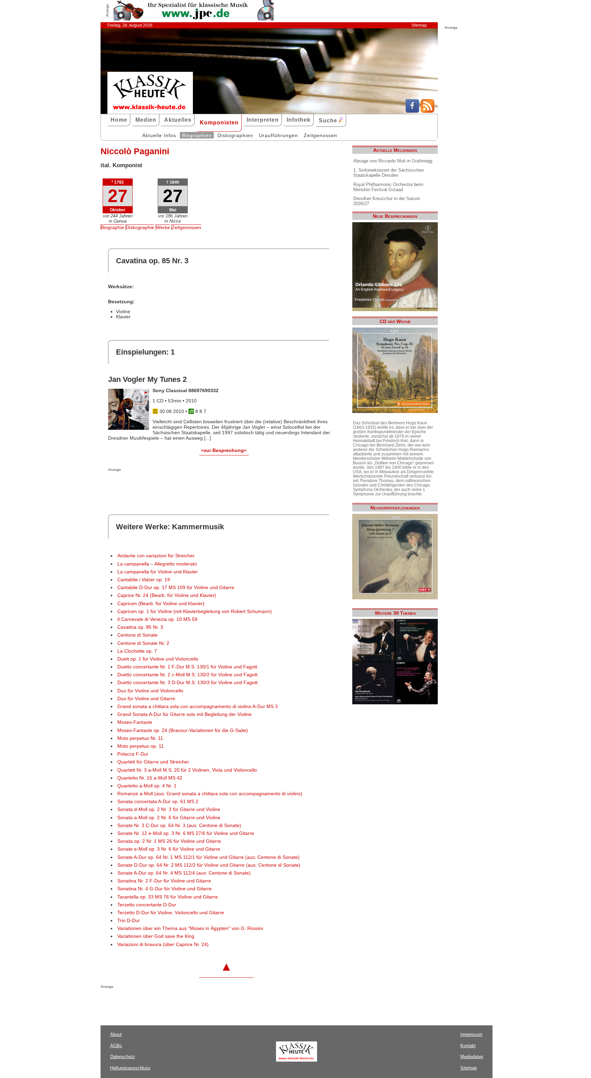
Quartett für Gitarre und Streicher (153, 761)
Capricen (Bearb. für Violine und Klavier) (161, 603)
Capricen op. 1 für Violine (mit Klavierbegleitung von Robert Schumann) (194, 611)
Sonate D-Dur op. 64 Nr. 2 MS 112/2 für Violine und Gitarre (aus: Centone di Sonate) (208, 865)
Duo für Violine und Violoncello (150, 690)
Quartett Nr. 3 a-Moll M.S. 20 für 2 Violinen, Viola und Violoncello (187, 770)
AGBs (116, 1045)
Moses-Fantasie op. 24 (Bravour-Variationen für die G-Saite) (182, 730)
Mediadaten (471, 1056)
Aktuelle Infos (159, 135)
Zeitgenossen (320, 135)
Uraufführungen (278, 135)
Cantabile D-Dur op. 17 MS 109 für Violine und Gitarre (175, 587)
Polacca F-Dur (132, 754)
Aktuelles (178, 120)
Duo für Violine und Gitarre (146, 698)
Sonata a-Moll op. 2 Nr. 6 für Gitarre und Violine (168, 817)
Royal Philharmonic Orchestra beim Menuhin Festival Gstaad (388, 187)
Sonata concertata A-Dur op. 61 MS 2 (157, 801)
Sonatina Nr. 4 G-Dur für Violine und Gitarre (164, 888)
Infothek (299, 120)
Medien (145, 120)
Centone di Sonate (137, 635)
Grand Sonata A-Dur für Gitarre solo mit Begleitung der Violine (184, 714)
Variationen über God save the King (155, 936)
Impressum (471, 1034)
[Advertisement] (188, 485)
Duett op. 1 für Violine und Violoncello (157, 659)
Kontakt (468, 1045)
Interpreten (263, 120)
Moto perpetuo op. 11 (140, 746)
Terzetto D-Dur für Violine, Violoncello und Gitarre (170, 912)
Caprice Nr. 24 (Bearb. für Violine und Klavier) (166, 595)
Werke (163, 227)
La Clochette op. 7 (137, 651)
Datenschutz (122, 1056)
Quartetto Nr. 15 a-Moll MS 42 (149, 778)
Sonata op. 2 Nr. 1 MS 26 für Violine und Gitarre (169, 841)
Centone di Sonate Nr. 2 (143, 643)
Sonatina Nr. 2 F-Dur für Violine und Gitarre (164, 880)
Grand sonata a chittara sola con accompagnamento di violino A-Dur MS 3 (197, 706)
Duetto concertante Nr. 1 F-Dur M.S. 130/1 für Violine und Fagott (187, 666)
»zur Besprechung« (224, 450)
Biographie (112, 227)
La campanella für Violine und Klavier (157, 571)
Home (118, 120)
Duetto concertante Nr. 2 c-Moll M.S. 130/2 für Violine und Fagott (187, 674)
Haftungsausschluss (130, 1067)
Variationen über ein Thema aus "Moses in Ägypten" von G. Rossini (190, 928)
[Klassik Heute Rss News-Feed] (427, 111)
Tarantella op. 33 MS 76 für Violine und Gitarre (167, 897)
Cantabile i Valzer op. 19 (143, 579)
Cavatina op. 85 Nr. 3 (140, 627)
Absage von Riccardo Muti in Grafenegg (392, 160)
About (116, 1034)
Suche (329, 120)
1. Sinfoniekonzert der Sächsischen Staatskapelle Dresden (388, 173)
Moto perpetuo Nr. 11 (140, 738)
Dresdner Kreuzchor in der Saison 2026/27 (386, 201)
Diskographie (140, 227)
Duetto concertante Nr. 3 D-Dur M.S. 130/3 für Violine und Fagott (187, 682)
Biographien (197, 135)
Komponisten (219, 122)
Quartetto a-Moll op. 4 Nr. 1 (146, 785)
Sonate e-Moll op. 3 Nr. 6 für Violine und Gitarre (168, 849)
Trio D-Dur (128, 920)
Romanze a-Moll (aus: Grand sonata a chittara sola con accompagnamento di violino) (209, 793)
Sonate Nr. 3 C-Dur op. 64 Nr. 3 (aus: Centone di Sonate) (179, 825)
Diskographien (235, 135)
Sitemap (419, 25)
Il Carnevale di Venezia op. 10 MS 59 (157, 619)
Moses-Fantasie (134, 722)
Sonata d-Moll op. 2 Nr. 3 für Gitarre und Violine (168, 809)
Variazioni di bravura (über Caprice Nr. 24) (163, 944)
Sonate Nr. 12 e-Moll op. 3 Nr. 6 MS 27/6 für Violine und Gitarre (185, 833)
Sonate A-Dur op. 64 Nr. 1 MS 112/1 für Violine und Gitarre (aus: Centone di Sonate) (208, 857)
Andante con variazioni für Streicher (156, 555)
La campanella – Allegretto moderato (157, 564)
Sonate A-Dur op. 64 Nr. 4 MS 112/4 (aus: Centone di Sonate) (184, 873)
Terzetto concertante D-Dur (146, 904)
